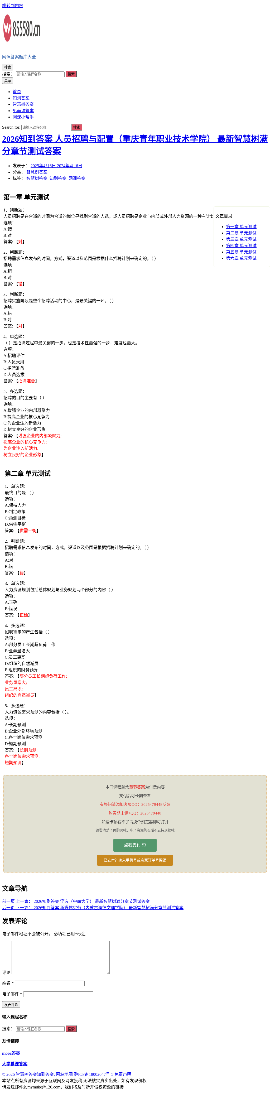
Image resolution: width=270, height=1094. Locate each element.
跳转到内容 (12, 5)
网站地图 (64, 1074)
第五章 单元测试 (241, 252)
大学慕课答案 (14, 1064)
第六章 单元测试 (241, 258)
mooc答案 (11, 1053)
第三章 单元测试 (241, 239)
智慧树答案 (36, 172)
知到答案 (58, 178)
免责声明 (122, 1074)
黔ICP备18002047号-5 (93, 1074)
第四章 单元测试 (241, 245)
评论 (6, 972)
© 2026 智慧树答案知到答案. (28, 1074)
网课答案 (77, 178)
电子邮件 (12, 994)
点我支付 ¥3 (135, 845)
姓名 (8, 983)
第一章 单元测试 (241, 226)
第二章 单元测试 (241, 233)
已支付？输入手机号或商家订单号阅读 (135, 860)
